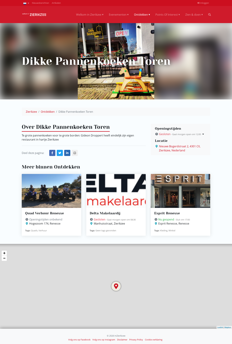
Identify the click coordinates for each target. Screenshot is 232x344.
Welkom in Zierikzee (88, 14)
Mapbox (228, 327)
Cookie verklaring (153, 339)
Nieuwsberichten (40, 2)
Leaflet (220, 327)
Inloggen (204, 2)
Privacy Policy (136, 339)
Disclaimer (122, 339)
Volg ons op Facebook (79, 339)
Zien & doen (193, 14)
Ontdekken (141, 14)
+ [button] (4, 253)
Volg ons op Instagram (103, 339)
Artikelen (56, 2)
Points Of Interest (166, 14)
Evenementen (118, 14)
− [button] (4, 258)
